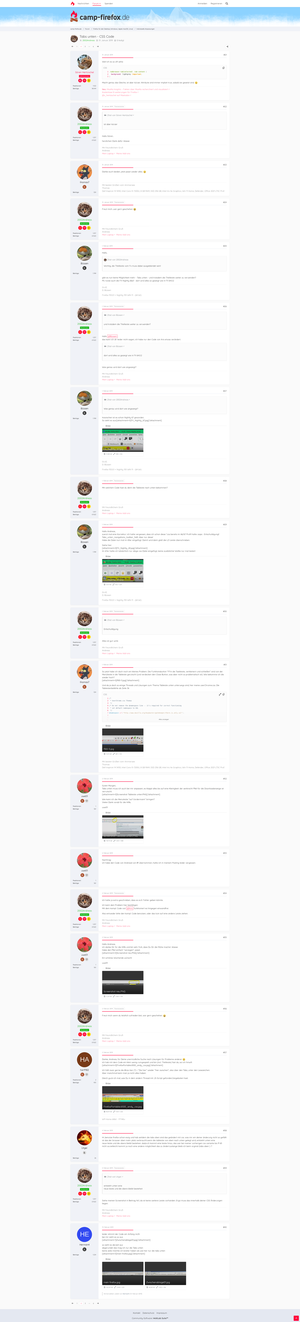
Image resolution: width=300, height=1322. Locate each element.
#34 (225, 893)
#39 (225, 1168)
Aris (131, 908)
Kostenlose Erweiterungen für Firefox (119, 92)
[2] (105, 74)
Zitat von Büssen (115, 315)
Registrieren (216, 3)
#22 (225, 106)
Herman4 (126, 1294)
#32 (225, 778)
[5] (105, 708)
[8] (105, 715)
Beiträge (76, 88)
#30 (225, 611)
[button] (220, 694)
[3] (105, 76)
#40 (225, 1227)
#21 (225, 55)
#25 (225, 246)
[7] (105, 713)
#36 (225, 1008)
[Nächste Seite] (98, 46)
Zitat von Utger (114, 1176)
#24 (225, 202)
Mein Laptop (108, 153)
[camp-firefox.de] (150, 16)
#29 (225, 524)
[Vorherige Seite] (72, 46)
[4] (105, 705)
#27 (225, 391)
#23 (225, 164)
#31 (225, 664)
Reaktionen (77, 86)
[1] (105, 72)
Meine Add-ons (123, 153)
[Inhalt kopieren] (223, 67)
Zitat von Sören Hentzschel (119, 115)
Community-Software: (150, 1318)
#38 (225, 1130)
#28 (225, 480)
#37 (225, 1052)
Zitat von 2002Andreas (117, 399)
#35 (225, 937)
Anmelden (202, 3)
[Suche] (227, 3)
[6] (105, 710)
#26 (225, 306)
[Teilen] (227, 46)
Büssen (113, 336)
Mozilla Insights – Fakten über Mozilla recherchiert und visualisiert (135, 89)
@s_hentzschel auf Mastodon (116, 95)
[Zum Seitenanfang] (296, 1318)
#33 (225, 853)
